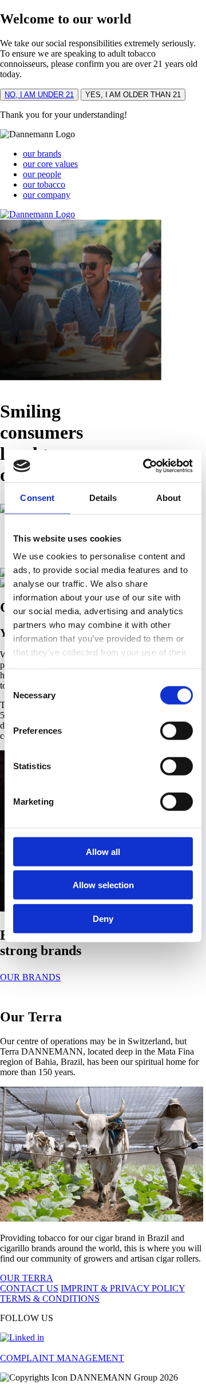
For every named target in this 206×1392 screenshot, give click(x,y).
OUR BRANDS (30, 977)
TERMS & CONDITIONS (50, 1298)
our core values (50, 164)
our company (46, 195)
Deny (103, 918)
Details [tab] (103, 497)
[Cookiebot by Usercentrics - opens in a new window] (145, 466)
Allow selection (103, 885)
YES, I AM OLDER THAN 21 (133, 94)
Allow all (103, 851)
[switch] (176, 730)
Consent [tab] (37, 497)
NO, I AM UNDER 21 (39, 94)
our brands (42, 153)
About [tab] (168, 497)
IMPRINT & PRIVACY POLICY (123, 1288)
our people (42, 174)
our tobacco (44, 184)
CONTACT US (29, 1288)
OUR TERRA (26, 1278)
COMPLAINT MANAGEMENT (62, 1358)
